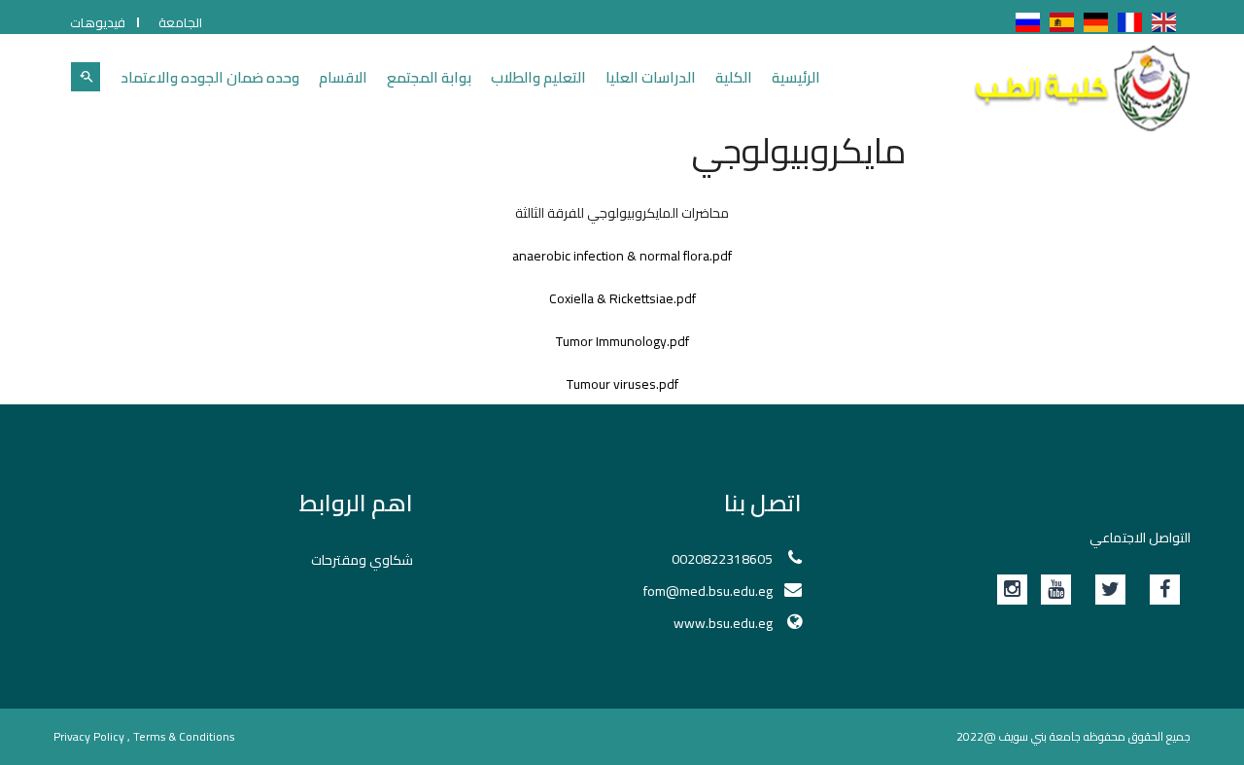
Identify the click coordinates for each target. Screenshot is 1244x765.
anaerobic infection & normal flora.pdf (622, 255)
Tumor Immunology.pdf (622, 341)
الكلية (733, 77)
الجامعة (180, 22)
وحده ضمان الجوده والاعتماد (210, 77)
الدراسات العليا (650, 77)
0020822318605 (722, 559)
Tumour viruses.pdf (622, 384)
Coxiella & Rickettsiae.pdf (622, 298)
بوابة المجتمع (429, 77)
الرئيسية (796, 77)
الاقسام (343, 77)
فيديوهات (97, 22)
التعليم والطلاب (538, 77)
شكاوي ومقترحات (362, 560)
